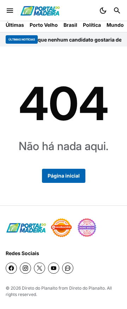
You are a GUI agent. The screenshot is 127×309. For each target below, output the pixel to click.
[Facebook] (11, 268)
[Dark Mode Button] (103, 11)
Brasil (70, 25)
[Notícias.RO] (26, 228)
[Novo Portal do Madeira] (40, 11)
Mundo (115, 25)
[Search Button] (117, 11)
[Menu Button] (10, 11)
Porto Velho (44, 25)
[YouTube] (53, 268)
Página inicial (64, 176)
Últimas (15, 25)
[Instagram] (25, 268)
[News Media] (86, 227)
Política (92, 25)
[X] (39, 268)
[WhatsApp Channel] (67, 268)
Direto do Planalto (40, 288)
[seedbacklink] (61, 227)
